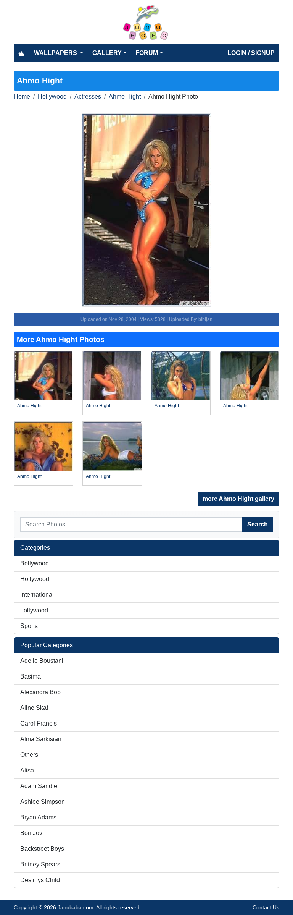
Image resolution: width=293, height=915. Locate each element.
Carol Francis (38, 723)
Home (22, 96)
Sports (29, 626)
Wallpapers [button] (56, 53)
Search (257, 524)
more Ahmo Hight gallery (238, 499)
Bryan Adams (38, 817)
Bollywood (34, 563)
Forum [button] (146, 53)
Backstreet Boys (42, 848)
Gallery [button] (107, 53)
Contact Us (266, 907)
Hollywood (52, 96)
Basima (30, 676)
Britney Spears (40, 864)
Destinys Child (40, 880)
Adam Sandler (39, 786)
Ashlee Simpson (42, 801)
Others (29, 754)
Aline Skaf (34, 707)
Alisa (27, 770)
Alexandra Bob (40, 692)
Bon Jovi (32, 833)
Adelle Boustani (41, 661)
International (37, 594)
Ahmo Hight (125, 96)
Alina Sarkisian (40, 739)
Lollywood (34, 610)
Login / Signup (251, 53)
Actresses (87, 96)
